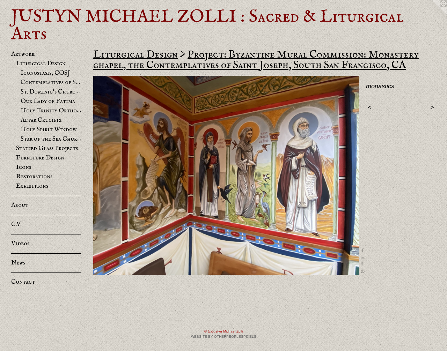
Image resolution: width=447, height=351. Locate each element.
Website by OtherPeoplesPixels (223, 336)
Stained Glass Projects (47, 148)
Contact (23, 282)
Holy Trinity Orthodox (51, 111)
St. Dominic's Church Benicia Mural (51, 92)
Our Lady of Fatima (48, 101)
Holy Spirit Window (48, 130)
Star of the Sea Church (51, 139)
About (19, 205)
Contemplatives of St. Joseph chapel (51, 83)
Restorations (34, 177)
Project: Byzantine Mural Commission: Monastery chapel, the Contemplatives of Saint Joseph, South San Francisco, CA (256, 60)
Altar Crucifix (41, 120)
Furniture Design (40, 158)
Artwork (23, 54)
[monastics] (226, 175)
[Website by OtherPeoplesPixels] (433, 14)
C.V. (16, 225)
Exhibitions (32, 186)
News (18, 263)
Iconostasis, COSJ (45, 73)
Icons (23, 167)
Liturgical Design (41, 64)
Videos (20, 244)
